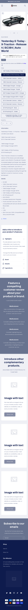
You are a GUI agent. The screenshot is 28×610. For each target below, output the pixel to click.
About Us (5, 552)
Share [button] (4, 218)
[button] (2, 5)
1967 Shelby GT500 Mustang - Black (13, 74)
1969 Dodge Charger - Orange (12, 85)
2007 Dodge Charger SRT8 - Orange (13, 93)
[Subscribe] (23, 538)
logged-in (12, 55)
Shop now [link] (10, 414)
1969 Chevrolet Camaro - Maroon (12, 82)
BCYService (12, 605)
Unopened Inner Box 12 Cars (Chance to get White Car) (14, 116)
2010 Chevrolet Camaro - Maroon (12, 104)
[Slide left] (10, 33)
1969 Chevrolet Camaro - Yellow (12, 78)
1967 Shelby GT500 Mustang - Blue (13, 71)
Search (5, 548)
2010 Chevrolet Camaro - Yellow (12, 100)
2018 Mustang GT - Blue (10, 107)
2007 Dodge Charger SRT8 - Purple (13, 96)
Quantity (3, 120)
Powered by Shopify (17, 605)
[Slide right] (17, 33)
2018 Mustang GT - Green (10, 111)
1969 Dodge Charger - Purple (11, 89)
